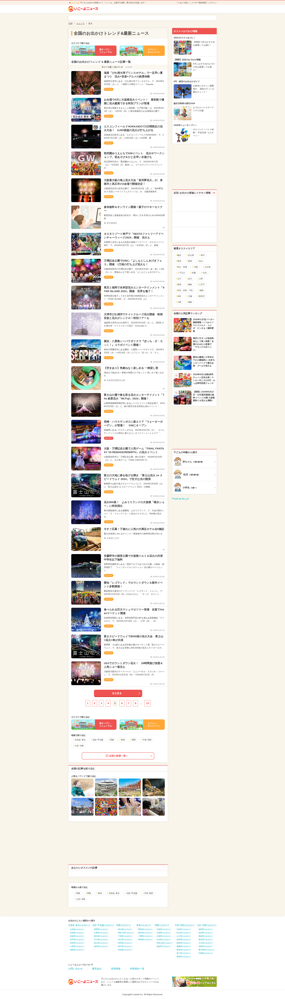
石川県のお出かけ (101, 940)
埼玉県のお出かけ (125, 940)
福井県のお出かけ (101, 946)
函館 (190, 302)
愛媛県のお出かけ (184, 946)
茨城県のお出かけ (125, 950)
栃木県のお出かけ (125, 946)
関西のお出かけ (162, 925)
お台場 (207, 267)
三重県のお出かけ (145, 936)
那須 (179, 261)
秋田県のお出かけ (77, 943)
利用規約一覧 (137, 968)
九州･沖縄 (80, 899)
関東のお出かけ (123, 925)
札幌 (194, 273)
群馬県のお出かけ (125, 943)
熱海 (179, 284)
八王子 (202, 284)
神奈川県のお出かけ (126, 933)
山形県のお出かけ (77, 946)
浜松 (179, 296)
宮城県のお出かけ (77, 933)
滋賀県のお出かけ (164, 946)
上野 (201, 279)
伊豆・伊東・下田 (185, 290)
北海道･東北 (114, 893)
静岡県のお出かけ (145, 940)
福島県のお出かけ (77, 950)
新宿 (190, 261)
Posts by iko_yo (180, 498)
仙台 (201, 261)
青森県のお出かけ (77, 936)
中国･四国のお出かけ (185, 925)
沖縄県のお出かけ (206, 953)
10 (147, 703)
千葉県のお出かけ (125, 936)
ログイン (213, 3)
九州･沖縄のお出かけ (207, 925)
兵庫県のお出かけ (164, 936)
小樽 (179, 302)
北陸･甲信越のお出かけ (103, 925)
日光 (205, 273)
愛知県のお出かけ (145, 929)
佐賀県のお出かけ (206, 933)
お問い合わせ (75, 968)
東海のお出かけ (144, 925)
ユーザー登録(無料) (199, 3)
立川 (179, 279)
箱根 (202, 290)
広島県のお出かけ (184, 929)
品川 (190, 279)
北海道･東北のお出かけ (79, 925)
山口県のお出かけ (184, 936)
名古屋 (191, 255)
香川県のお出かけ (184, 953)
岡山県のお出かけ (184, 933)
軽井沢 (202, 296)
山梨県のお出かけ (101, 933)
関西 (89, 893)
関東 (78, 893)
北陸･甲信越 (131, 893)
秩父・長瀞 (182, 267)
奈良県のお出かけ (164, 940)
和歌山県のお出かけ (165, 943)
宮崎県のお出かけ (206, 946)
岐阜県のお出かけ (145, 933)
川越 (190, 296)
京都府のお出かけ (164, 933)
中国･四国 (148, 893)
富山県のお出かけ (101, 943)
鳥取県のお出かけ (184, 940)
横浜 (179, 255)
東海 (100, 893)
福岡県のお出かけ (206, 929)
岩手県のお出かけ (77, 940)
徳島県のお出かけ (184, 957)
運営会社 (97, 968)
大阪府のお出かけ (164, 929)
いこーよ (75, 3)
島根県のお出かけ (184, 943)
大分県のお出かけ (206, 943)
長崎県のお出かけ (206, 936)
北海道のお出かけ (77, 929)
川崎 (196, 267)
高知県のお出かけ (184, 950)
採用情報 (116, 968)
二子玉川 (181, 273)
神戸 (203, 255)
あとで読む (184, 3)
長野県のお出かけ (101, 929)
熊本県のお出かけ (206, 940)
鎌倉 (190, 284)
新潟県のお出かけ (101, 936)
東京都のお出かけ (125, 929)
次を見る (117, 693)
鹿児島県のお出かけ (207, 950)
